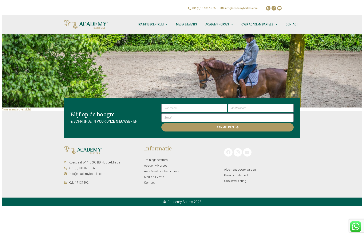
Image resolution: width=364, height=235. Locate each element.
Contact (292, 24)
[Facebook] (268, 8)
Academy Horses (217, 24)
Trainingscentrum (151, 24)
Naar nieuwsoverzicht (16, 109)
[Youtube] (279, 8)
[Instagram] (274, 8)
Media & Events (186, 24)
